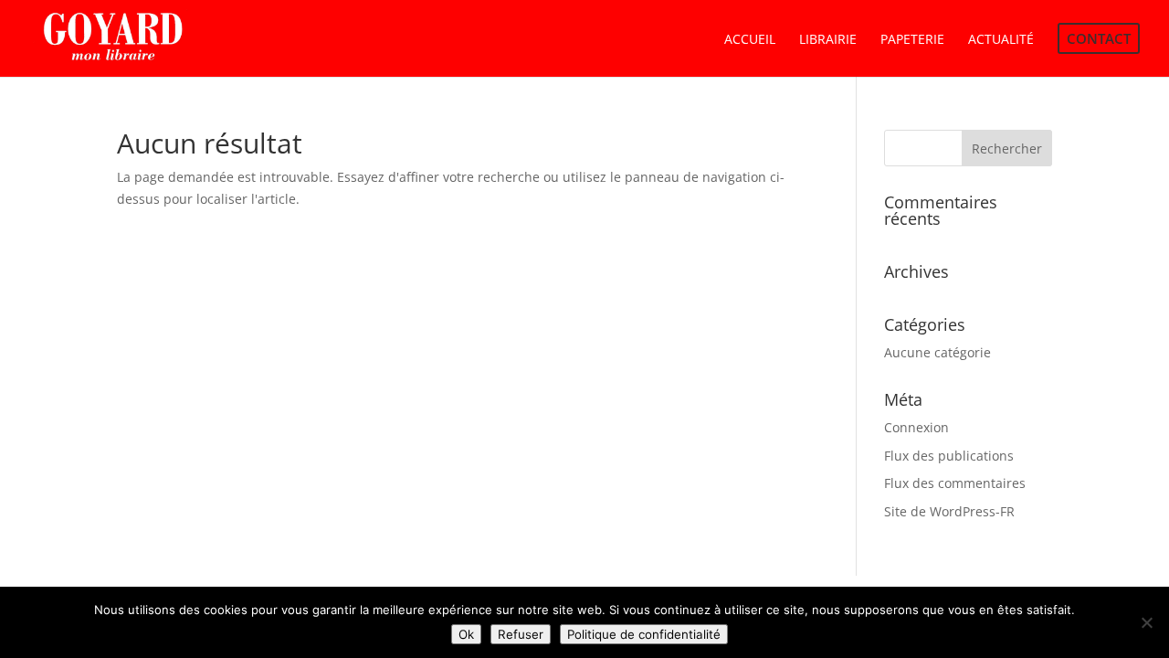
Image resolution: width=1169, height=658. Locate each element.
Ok (466, 634)
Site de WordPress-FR (949, 511)
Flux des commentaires (955, 483)
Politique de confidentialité (644, 634)
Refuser (520, 634)
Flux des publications (949, 455)
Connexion (916, 427)
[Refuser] (1146, 622)
